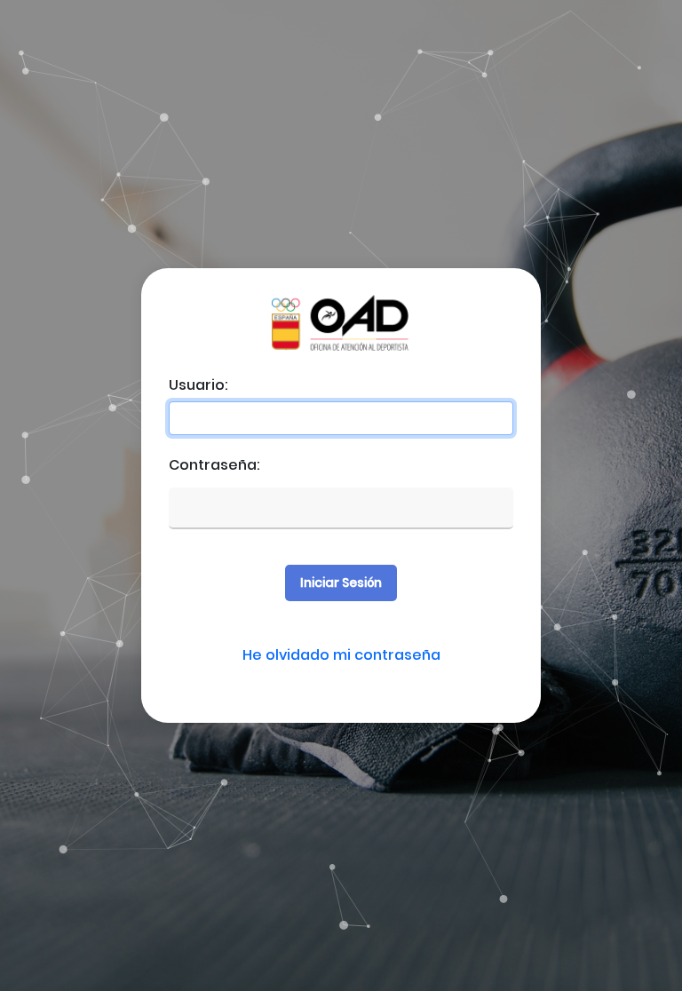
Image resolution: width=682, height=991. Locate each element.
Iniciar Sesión (341, 582)
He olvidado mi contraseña (341, 655)
